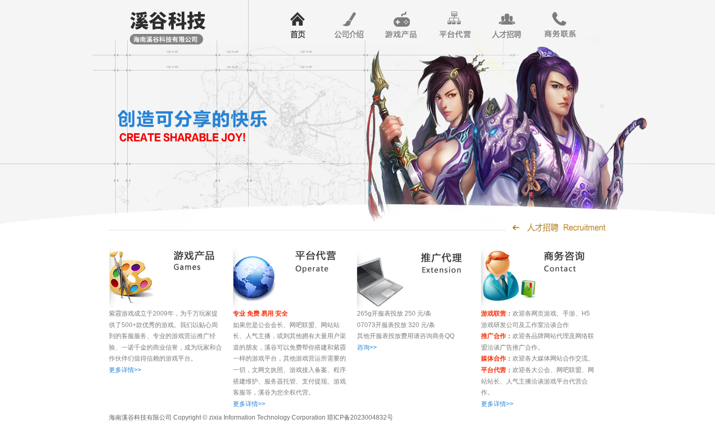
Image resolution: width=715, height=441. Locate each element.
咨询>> (367, 347)
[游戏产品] (402, 25)
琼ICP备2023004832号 (360, 417)
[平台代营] (454, 25)
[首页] (297, 25)
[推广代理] (401, 277)
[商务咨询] (525, 277)
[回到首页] (166, 24)
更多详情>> (125, 370)
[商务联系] (559, 25)
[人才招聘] (507, 25)
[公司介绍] (350, 25)
